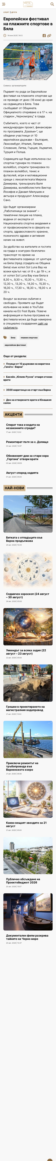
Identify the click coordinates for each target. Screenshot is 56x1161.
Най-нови (14, 488)
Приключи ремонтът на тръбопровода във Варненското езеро (22, 766)
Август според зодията (22, 472)
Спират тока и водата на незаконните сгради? (23, 426)
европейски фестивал (15, 345)
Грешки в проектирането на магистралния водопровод (25, 708)
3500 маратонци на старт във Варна (28, 389)
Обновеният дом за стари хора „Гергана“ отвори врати (27, 457)
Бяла (13, 337)
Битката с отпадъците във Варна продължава (24, 539)
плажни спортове (29, 337)
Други (14, 12)
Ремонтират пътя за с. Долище (27, 442)
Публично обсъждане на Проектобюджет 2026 (23, 881)
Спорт (6, 12)
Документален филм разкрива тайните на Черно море (27, 937)
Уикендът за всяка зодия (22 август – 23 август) (26, 652)
